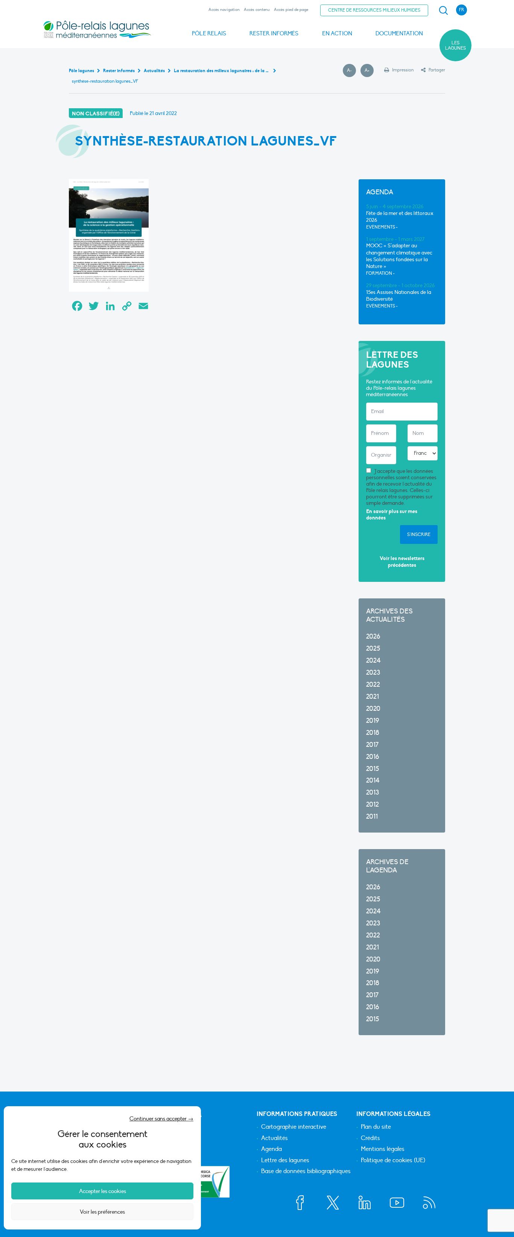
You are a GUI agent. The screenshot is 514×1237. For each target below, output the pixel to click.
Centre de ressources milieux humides (374, 10)
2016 (372, 757)
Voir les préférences (102, 1211)
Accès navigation (224, 9)
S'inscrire (418, 534)
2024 (373, 661)
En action (337, 33)
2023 (373, 673)
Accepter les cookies (102, 1191)
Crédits (370, 1138)
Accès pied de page (291, 9)
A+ (369, 71)
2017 (372, 745)
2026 (373, 636)
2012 (372, 805)
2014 (373, 780)
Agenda (271, 1149)
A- (351, 71)
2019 (372, 721)
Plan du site (376, 1127)
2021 (372, 697)
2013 (372, 792)
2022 (373, 685)
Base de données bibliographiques (306, 1171)
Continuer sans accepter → (161, 1118)
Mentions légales (383, 1149)
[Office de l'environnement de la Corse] (202, 1181)
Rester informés (273, 33)
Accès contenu (257, 9)
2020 (373, 709)
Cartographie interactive (293, 1127)
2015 (372, 769)
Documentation (399, 33)
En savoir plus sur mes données (391, 514)
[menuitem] (442, 11)
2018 (372, 733)
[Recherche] (443, 11)
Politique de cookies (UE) (393, 1160)
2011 (372, 817)
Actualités (274, 1138)
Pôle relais (209, 33)
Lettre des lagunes (285, 1160)
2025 (373, 649)
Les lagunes (455, 45)
